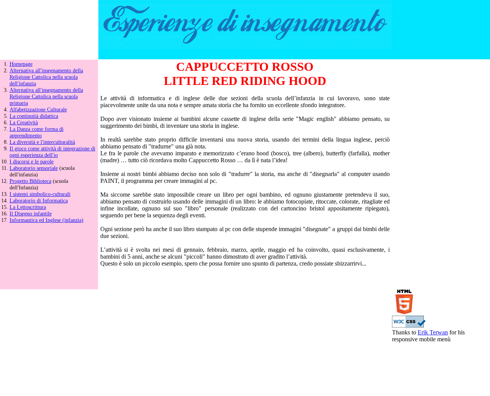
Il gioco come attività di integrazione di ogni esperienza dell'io (52, 151)
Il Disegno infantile (31, 213)
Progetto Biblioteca (30, 181)
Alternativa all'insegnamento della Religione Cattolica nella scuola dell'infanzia (46, 76)
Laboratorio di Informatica (39, 200)
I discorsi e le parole (32, 161)
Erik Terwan (433, 332)
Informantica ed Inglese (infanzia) (46, 220)
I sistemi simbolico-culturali (40, 194)
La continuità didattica (34, 116)
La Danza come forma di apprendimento (37, 132)
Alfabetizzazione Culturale (38, 109)
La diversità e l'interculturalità (42, 142)
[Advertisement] (441, 174)
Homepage (21, 64)
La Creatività (24, 122)
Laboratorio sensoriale (34, 168)
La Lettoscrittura (28, 207)
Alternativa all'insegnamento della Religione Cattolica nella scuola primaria (46, 96)
